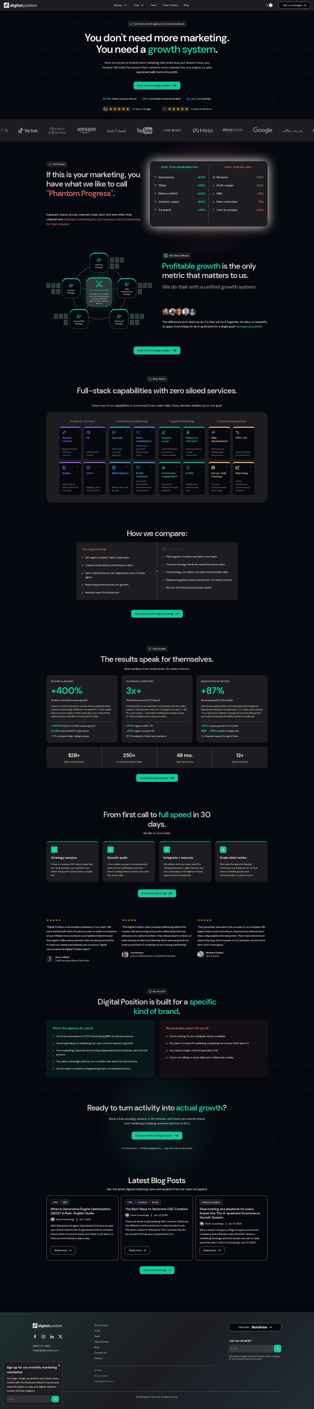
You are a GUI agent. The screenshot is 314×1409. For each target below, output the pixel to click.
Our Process (101, 1325)
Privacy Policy (101, 1376)
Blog (186, 5)
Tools (97, 1330)
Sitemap (98, 1370)
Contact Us (100, 1352)
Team (154, 5)
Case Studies (170, 5)
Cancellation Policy (103, 1381)
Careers (98, 1358)
